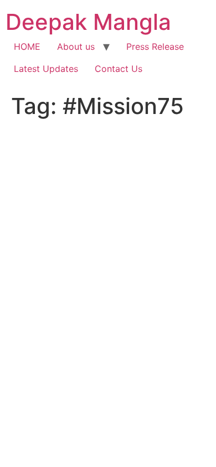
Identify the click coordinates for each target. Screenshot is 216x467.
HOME (27, 46)
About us (76, 46)
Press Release (155, 46)
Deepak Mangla (88, 21)
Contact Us (118, 68)
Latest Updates (46, 68)
